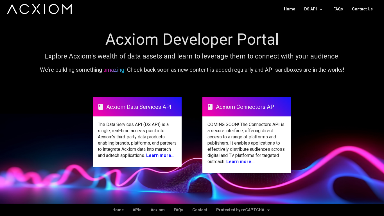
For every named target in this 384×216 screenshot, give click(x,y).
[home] (39, 9)
